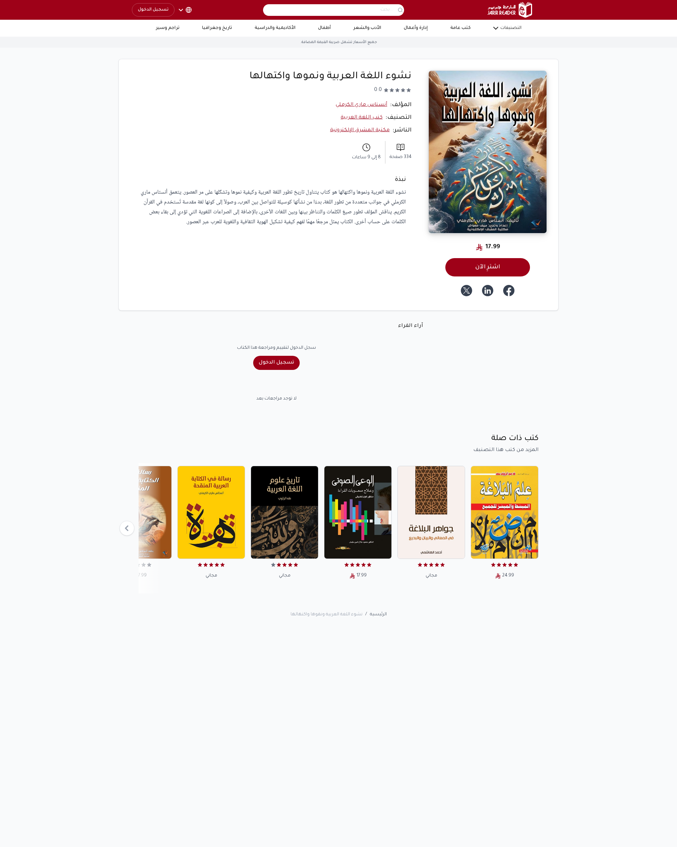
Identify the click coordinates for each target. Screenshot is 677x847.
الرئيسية (378, 614)
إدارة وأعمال (416, 28)
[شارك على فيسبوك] (508, 290)
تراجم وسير (167, 28)
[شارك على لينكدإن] (487, 290)
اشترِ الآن (487, 267)
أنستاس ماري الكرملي (361, 105)
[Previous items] (127, 528)
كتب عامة (460, 28)
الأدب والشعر (367, 28)
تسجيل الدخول (153, 9)
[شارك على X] (466, 290)
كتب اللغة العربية (362, 118)
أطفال (324, 28)
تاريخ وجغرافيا (217, 28)
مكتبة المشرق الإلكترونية (360, 130)
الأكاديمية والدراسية (275, 28)
